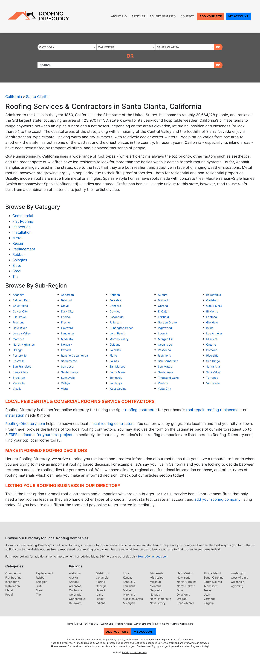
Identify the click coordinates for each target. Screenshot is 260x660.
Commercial (22, 216)
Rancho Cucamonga (74, 355)
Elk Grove (19, 317)
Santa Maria (117, 372)
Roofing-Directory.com (25, 423)
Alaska (73, 577)
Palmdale (115, 350)
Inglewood (165, 328)
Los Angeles (214, 333)
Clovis (65, 306)
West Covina (117, 388)
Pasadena (164, 350)
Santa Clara (20, 372)
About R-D (119, 16)
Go (218, 47)
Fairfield (163, 317)
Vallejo (65, 383)
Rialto (113, 355)
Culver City (20, 311)
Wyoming (237, 586)
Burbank (163, 300)
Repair (18, 243)
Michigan (129, 603)
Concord (115, 306)
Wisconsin (237, 582)
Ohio (180, 590)
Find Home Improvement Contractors (173, 623)
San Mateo (165, 366)
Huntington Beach (121, 328)
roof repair (195, 410)
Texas (207, 590)
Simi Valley (213, 372)
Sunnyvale (68, 377)
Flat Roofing (22, 221)
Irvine (209, 328)
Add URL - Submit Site (101, 623)
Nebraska (156, 590)
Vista (64, 388)
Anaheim (18, 295)
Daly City (67, 311)
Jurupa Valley (22, 333)
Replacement (23, 249)
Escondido (116, 317)
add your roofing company (217, 499)
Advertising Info (163, 16)
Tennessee (211, 586)
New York (183, 577)
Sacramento (69, 361)
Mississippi (157, 577)
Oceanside (165, 344)
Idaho (99, 594)
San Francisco (22, 366)
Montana (155, 586)
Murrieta (211, 339)
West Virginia (239, 577)
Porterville (20, 355)
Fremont (18, 322)
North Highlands (24, 344)
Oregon (182, 599)
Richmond (164, 355)
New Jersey (158, 603)
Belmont (66, 300)
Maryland (129, 594)
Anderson (67, 295)
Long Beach (117, 333)
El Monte (212, 311)
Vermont (209, 599)
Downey (114, 311)
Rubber (18, 254)
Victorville (213, 383)
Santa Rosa (165, 372)
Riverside (212, 355)
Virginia (209, 603)
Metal (17, 238)
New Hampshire (160, 599)
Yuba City (164, 388)
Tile (15, 276)
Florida (100, 582)
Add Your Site (211, 16)
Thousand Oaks (168, 377)
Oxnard (66, 350)
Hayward (67, 328)
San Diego (213, 361)
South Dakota (213, 582)
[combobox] (66, 47)
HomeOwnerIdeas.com (153, 556)
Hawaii (100, 590)
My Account (238, 16)
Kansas (127, 577)
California (13, 96)
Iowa (126, 573)
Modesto (67, 339)
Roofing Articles (123, 623)
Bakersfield (213, 295)
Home (70, 623)
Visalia (17, 388)
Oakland (114, 344)
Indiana (100, 603)
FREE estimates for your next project (41, 435)
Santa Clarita (37, 96)
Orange (17, 350)
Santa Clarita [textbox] (168, 47)
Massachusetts (133, 599)
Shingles (19, 260)
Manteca (18, 339)
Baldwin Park (21, 300)
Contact (187, 16)
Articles (138, 16)
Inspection (21, 227)
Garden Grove (167, 322)
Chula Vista (20, 306)
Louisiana (129, 586)
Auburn (162, 295)
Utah (207, 594)
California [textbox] (106, 47)
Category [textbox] (46, 47)
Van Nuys (115, 383)
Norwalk (66, 344)
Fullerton (115, 322)
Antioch (114, 295)
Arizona (74, 582)
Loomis (163, 333)
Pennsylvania (185, 603)
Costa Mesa (214, 306)
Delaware (75, 603)
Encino (65, 317)
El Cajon (163, 311)
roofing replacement (224, 410)
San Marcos (117, 366)
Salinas (114, 361)
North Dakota (186, 586)
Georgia (101, 586)
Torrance (212, 377)
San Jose (67, 366)
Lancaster (67, 333)
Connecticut (77, 599)
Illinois (100, 599)
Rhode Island (212, 573)
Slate (16, 265)
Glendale (212, 322)
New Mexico (185, 573)
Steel (16, 271)
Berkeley (115, 300)
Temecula (115, 377)
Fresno (65, 322)
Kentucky (129, 582)
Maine (127, 590)
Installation (21, 232)
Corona (163, 306)
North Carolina (187, 582)
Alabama (75, 573)
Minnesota (157, 573)
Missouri (155, 582)
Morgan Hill (165, 339)
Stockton (19, 377)
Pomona (211, 350)
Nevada (155, 594)
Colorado (75, 594)
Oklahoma (183, 594)
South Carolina (213, 577)
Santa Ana (213, 366)
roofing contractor (141, 410)
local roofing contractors (113, 423)
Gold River (20, 328)
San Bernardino (168, 361)
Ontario (211, 344)
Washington (238, 573)
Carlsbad (212, 300)
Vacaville (19, 383)
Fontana (211, 317)
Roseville (19, 361)
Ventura (163, 383)
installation (14, 415)
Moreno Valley (119, 339)
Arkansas (75, 586)
